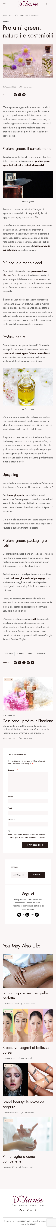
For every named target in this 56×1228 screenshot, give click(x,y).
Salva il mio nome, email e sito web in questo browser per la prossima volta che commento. (27, 836)
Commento (13, 769)
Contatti (33, 1205)
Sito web (11, 819)
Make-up (6, 22)
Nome (11, 796)
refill (30, 654)
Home (5, 15)
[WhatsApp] (37, 915)
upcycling (41, 654)
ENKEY (33, 1224)
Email (11, 808)
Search (36, 875)
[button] (4, 3)
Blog (10, 15)
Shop (42, 1205)
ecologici (9, 654)
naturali (20, 654)
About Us (23, 1205)
